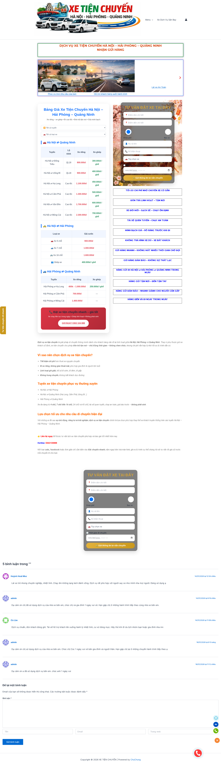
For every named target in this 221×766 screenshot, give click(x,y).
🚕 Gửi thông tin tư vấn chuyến (147, 178)
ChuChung (136, 759)
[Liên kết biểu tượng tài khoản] (186, 20)
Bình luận (7, 698)
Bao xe (167, 138)
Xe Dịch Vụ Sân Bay (166, 19)
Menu (148, 19)
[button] (152, 20)
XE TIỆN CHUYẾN (40, 36)
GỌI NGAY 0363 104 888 (73, 323)
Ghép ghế (127, 138)
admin (14, 598)
